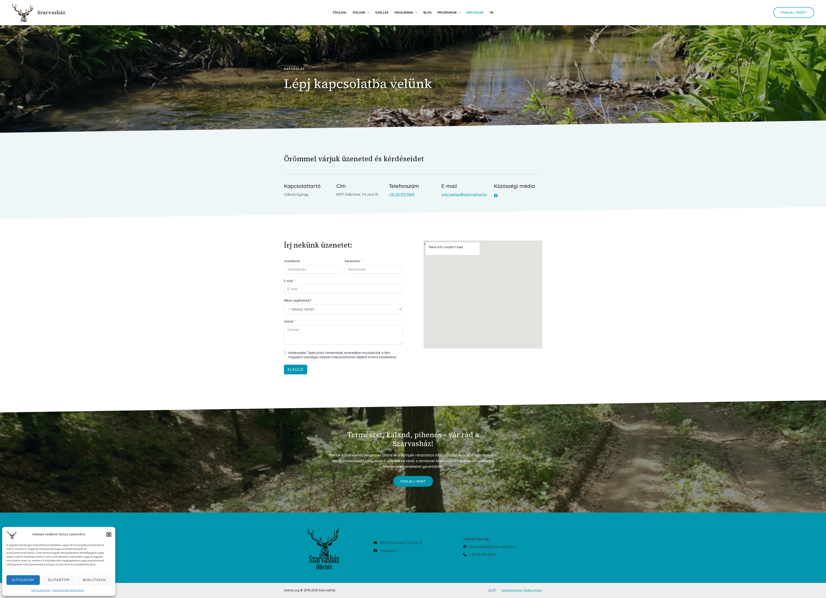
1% (491, 12)
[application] (367, 12)
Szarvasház (51, 12)
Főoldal (340, 12)
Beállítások (94, 580)
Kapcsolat (475, 12)
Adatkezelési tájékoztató (68, 590)
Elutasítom (58, 580)
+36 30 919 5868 (401, 194)
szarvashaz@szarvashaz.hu (464, 194)
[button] (109, 534)
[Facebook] (385, 550)
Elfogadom (23, 580)
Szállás (381, 12)
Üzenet (289, 321)
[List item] (496, 196)
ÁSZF (492, 590)
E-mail (288, 281)
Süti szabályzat (40, 590)
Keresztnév (353, 261)
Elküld (296, 369)
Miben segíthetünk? (297, 300)
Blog (427, 12)
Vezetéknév (292, 261)
